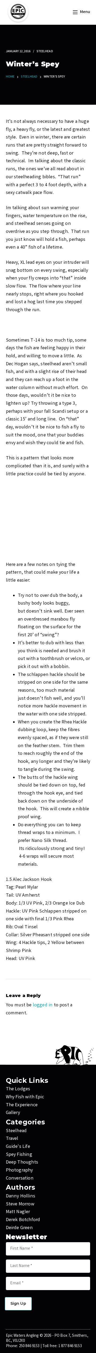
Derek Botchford (23, 1220)
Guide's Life (18, 1146)
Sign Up (18, 1303)
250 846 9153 (29, 1346)
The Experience (22, 1105)
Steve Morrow (20, 1204)
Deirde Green (19, 1228)
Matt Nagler (18, 1212)
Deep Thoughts (22, 1162)
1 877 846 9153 (70, 1346)
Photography (19, 1170)
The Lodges (18, 1089)
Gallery (13, 1112)
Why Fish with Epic (25, 1097)
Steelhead (45, 51)
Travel (12, 1138)
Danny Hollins (20, 1196)
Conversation (20, 1178)
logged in (43, 1005)
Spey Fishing (19, 1154)
